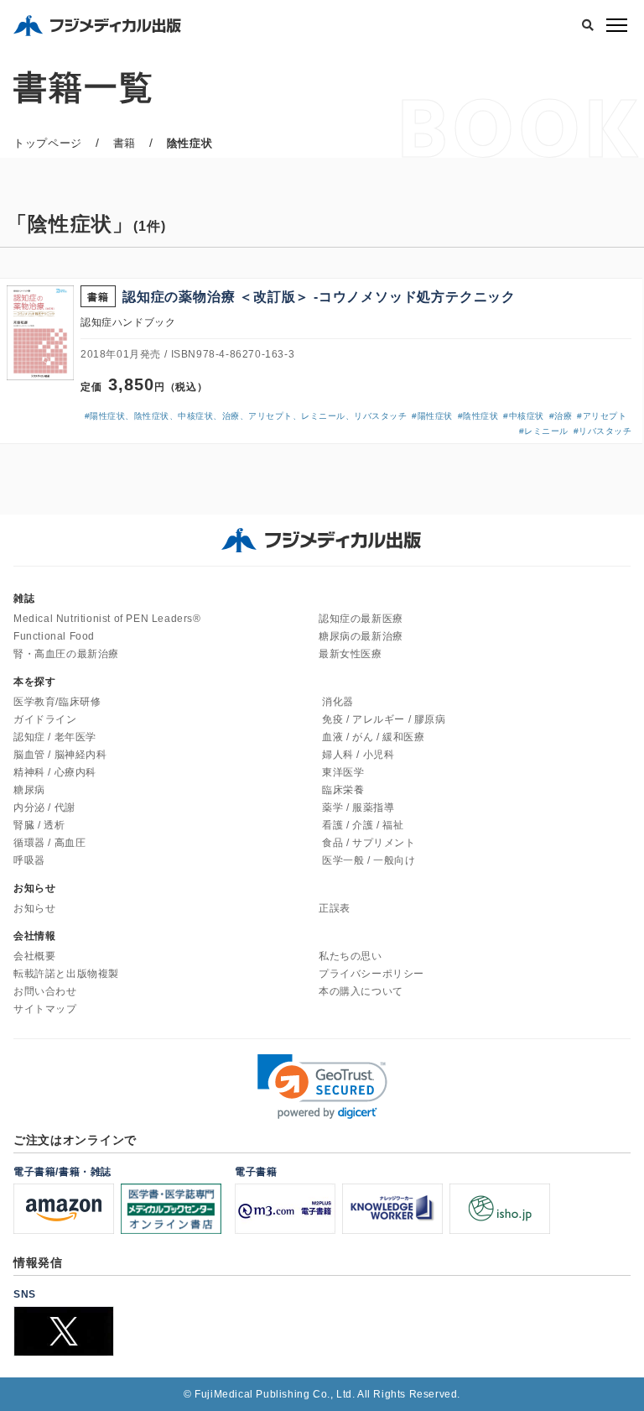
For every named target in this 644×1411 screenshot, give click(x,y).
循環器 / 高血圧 (49, 843)
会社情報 (34, 936)
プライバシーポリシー (371, 974)
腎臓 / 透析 (39, 825)
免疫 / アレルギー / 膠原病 (384, 719)
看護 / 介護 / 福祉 (362, 825)
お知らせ (34, 908)
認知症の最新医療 (361, 618)
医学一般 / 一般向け (369, 860)
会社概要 (34, 956)
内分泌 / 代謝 (44, 807)
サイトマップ (45, 1009)
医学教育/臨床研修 (57, 702)
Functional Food (54, 636)
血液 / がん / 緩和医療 (373, 737)
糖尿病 (29, 790)
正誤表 (335, 908)
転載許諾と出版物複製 (66, 974)
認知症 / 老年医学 (54, 737)
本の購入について (361, 991)
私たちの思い (350, 956)
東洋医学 (343, 772)
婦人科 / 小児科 (358, 754)
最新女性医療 (350, 654)
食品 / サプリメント (369, 843)
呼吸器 (29, 860)
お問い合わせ (45, 991)
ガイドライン (45, 719)
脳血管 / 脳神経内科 (60, 754)
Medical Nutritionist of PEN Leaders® (107, 618)
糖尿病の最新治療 (361, 636)
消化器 (338, 702)
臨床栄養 (343, 790)
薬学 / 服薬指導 (358, 807)
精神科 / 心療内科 (54, 772)
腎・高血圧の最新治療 (66, 654)
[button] (322, 1087)
